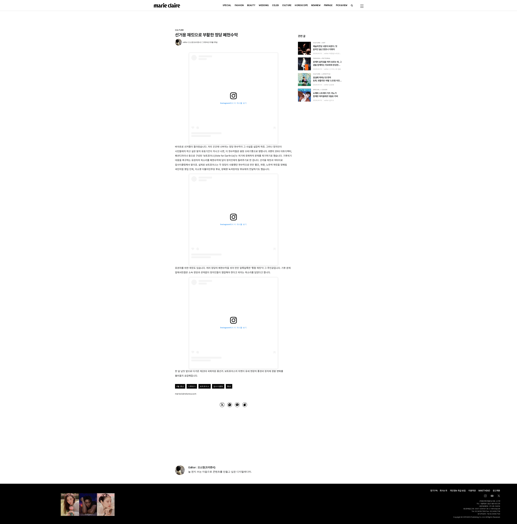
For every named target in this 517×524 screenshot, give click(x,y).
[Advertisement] (233, 433)
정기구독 (434, 490)
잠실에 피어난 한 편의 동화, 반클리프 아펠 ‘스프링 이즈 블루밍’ (326, 79)
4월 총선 (180, 386)
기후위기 (192, 386)
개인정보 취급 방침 (458, 490)
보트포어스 (204, 386)
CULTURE (179, 30)
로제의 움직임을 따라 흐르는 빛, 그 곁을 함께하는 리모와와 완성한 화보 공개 (327, 64)
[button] (352, 5)
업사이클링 (218, 386)
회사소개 (443, 490)
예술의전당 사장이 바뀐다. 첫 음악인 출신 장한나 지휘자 (325, 48)
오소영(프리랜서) (194, 42)
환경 (229, 386)
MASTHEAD (484, 490)
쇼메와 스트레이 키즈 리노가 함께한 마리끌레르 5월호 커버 (325, 95)
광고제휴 (496, 490)
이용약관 (472, 490)
